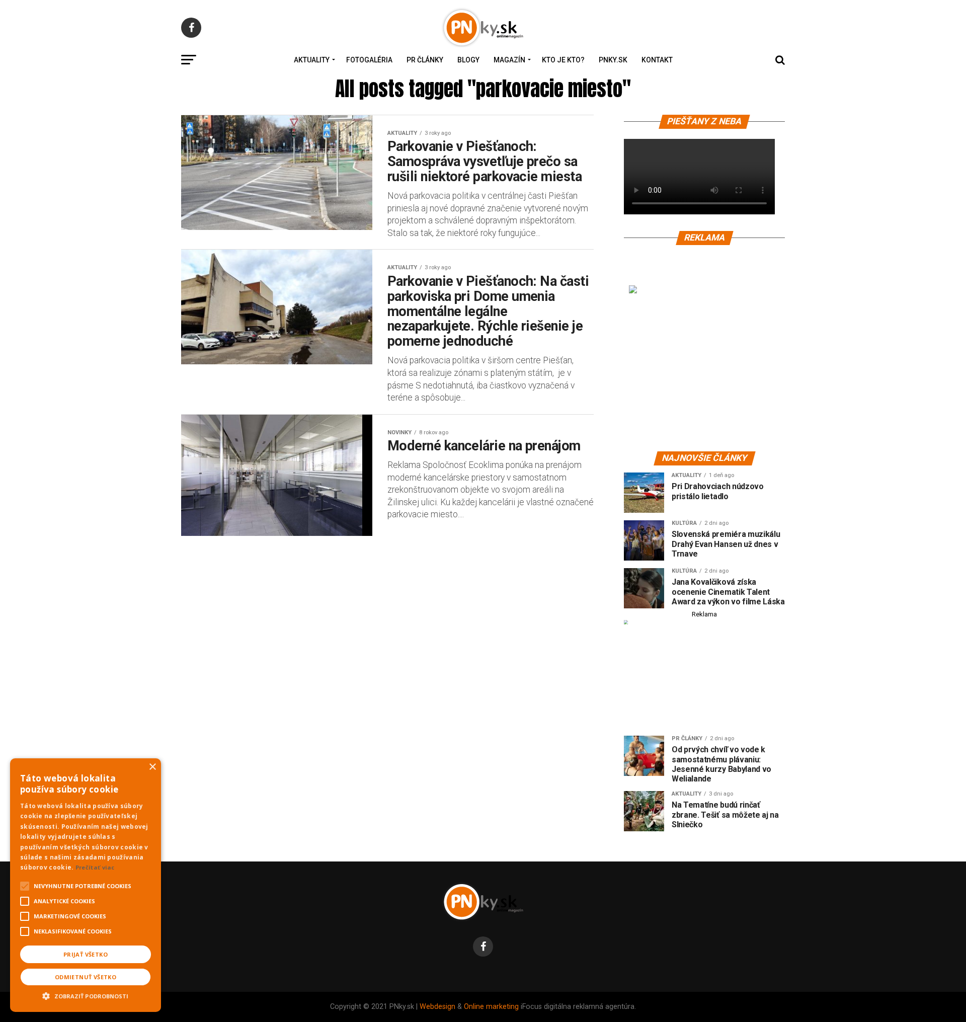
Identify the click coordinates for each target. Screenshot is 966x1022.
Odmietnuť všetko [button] (85, 977)
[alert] (85, 885)
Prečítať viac (95, 867)
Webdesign (437, 1006)
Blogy (468, 60)
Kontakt (657, 60)
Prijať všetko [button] (85, 954)
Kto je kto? (563, 60)
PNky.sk (613, 60)
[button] (85, 995)
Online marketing (491, 1006)
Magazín (509, 60)
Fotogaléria (369, 60)
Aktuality (312, 60)
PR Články (425, 60)
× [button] (152, 767)
